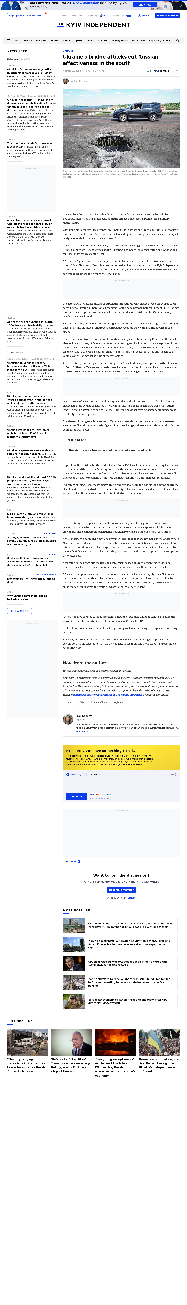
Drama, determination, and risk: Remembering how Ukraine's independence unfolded (159, 1065)
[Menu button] (8, 40)
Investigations (119, 40)
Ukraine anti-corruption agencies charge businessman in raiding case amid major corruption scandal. (29, 400)
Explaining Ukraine (160, 40)
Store (106, 16)
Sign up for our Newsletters (26, 15)
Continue (76, 796)
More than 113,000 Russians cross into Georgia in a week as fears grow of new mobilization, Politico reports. (31, 224)
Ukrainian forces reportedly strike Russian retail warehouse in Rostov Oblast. (29, 73)
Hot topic (70, 702)
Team (73, 16)
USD (171, 774)
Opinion (79, 40)
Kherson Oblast (98, 702)
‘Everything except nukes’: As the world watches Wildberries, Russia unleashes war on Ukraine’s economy (115, 1067)
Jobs (81, 16)
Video (90, 40)
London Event (119, 16)
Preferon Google (160, 71)
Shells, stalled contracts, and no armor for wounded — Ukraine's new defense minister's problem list (30, 561)
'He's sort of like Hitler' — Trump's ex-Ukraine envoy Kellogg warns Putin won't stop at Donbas (70, 1065)
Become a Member (167, 15)
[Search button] (177, 40)
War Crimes (138, 40)
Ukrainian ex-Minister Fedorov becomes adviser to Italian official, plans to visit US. (29, 366)
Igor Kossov (80, 81)
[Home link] (93, 25)
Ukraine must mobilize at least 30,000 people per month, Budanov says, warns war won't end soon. (31, 480)
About (64, 16)
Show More (19, 611)
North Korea (50, 533)
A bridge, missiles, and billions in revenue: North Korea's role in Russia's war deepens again (31, 541)
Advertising (91, 16)
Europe (66, 40)
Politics (28, 40)
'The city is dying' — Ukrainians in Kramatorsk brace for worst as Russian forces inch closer (27, 1065)
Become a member (121, 889)
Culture (102, 40)
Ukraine (68, 50)
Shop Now (145, 5)
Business (41, 40)
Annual (93, 774)
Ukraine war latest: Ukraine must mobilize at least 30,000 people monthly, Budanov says (28, 433)
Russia (54, 40)
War (17, 40)
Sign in (131, 898)
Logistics (118, 702)
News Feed (17, 51)
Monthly (76, 774)
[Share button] (177, 71)
